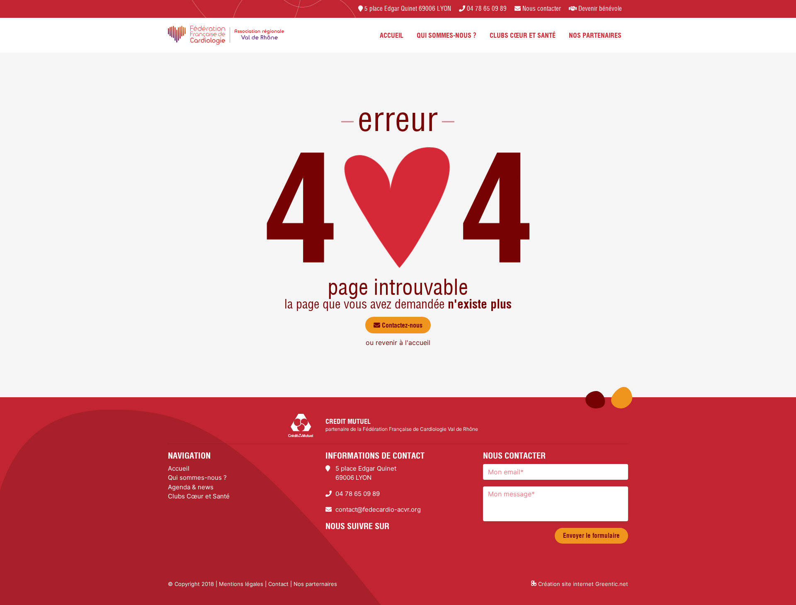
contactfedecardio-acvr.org (378, 509)
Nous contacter (541, 8)
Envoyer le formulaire (591, 535)
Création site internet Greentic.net (582, 584)
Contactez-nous (401, 325)
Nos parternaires (315, 584)
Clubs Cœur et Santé (523, 35)
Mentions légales (241, 584)
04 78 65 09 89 (486, 8)
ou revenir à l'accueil (398, 342)
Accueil (391, 35)
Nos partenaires (595, 35)
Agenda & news (191, 487)
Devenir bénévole (599, 8)
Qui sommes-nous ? (446, 35)
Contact (278, 584)
